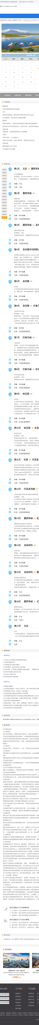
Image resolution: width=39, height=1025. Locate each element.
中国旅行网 (3, 20)
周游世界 (31, 993)
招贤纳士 (18, 1002)
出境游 (9, 20)
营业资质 (18, 999)
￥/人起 (16, 977)
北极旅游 (14, 1013)
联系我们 (18, 996)
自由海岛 (31, 996)
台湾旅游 (19, 1013)
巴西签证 (20, 1015)
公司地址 (18, 1005)
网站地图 (18, 1008)
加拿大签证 (15, 1015)
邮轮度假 (31, 1005)
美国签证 (8, 1015)
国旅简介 (18, 993)
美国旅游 (30, 1013)
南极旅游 (8, 1013)
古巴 (19, 20)
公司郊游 (31, 1002)
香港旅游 (24, 1013)
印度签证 (26, 1015)
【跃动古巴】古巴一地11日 (16, 970)
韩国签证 (31, 1015)
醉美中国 (31, 999)
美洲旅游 (14, 20)
